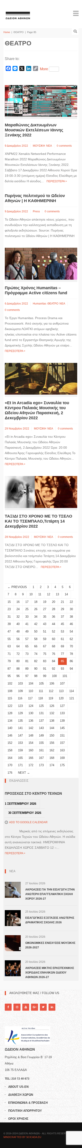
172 (30, 765)
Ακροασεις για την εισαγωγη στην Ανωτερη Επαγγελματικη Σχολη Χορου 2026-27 (50, 894)
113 (61, 691)
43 (44, 624)
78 (71, 654)
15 (9, 602)
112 (51, 691)
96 (18, 676)
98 (35, 676)
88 (18, 668)
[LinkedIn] (52, 1007)
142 (30, 728)
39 (9, 624)
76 (53, 654)
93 (62, 668)
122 (10, 706)
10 (31, 594)
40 (18, 624)
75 (44, 654)
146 (10, 735)
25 (26, 609)
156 (51, 743)
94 (71, 668)
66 (35, 646)
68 (53, 646)
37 (62, 616)
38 (71, 616)
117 (30, 698)
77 (62, 654)
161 (41, 750)
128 (10, 713)
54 (71, 631)
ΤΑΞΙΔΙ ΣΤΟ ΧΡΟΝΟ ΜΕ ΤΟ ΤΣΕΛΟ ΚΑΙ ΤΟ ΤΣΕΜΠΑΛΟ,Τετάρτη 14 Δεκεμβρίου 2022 (38, 521)
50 (35, 631)
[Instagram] (16, 1007)
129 (20, 713)
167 (41, 758)
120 (61, 698)
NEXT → (24, 772)
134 (10, 720)
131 (41, 713)
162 (51, 750)
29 (62, 609)
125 (41, 706)
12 (48, 594)
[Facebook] (8, 1007)
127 (62, 706)
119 (51, 698)
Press (36, 211)
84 (53, 661)
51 (44, 631)
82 (35, 661)
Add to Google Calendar (28, 822)
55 (9, 639)
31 (9, 616)
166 (30, 758)
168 (51, 758)
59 (44, 639)
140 (10, 728)
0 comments (64, 145)
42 (35, 624)
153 (20, 743)
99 (44, 676)
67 (44, 646)
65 (26, 646)
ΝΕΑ (49, 145)
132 (51, 713)
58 (35, 639)
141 (20, 728)
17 (26, 602)
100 (54, 676)
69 (62, 646)
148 (30, 735)
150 (51, 735)
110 (30, 691)
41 (26, 624)
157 (62, 743)
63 (9, 646)
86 (71, 661)
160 (30, 750)
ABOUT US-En (18, 1086)
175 (62, 765)
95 (9, 676)
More (44, 69)
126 (51, 706)
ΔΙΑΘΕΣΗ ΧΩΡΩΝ (20, 1094)
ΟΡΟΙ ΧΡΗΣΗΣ (18, 1118)
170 (10, 765)
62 (71, 639)
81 (26, 661)
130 (30, 713)
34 (35, 616)
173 (41, 765)
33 (26, 616)
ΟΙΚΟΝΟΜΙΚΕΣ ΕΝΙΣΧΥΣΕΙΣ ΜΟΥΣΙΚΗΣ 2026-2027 (50, 945)
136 (30, 720)
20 (53, 602)
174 (51, 765)
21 (62, 602)
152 (10, 743)
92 (53, 668)
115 (10, 698)
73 (26, 654)
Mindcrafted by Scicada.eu (22, 1137)
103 (20, 683)
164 (10, 758)
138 (51, 720)
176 (10, 772)
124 (30, 706)
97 (26, 676)
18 (35, 602)
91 (44, 668)
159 (20, 750)
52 (53, 631)
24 (18, 609)
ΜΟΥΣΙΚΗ (39, 145)
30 (71, 609)
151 (62, 735)
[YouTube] (25, 1007)
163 (62, 750)
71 (9, 654)
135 (20, 720)
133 (62, 713)
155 (41, 743)
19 (44, 602)
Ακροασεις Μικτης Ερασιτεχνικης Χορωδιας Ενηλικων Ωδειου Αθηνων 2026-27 (49, 972)
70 (71, 646)
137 (41, 720)
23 (9, 609)
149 (41, 735)
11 (39, 594)
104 (30, 683)
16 (18, 602)
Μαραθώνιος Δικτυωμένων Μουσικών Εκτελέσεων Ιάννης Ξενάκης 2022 (34, 130)
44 (53, 624)
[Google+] (34, 1007)
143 (41, 728)
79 (9, 661)
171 (20, 765)
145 (62, 728)
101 (64, 676)
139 (62, 720)
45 (62, 624)
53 (62, 631)
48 (18, 631)
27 (44, 609)
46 (71, 624)
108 (10, 691)
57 (26, 639)
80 (18, 661)
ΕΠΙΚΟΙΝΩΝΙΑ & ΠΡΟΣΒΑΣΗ (28, 1102)
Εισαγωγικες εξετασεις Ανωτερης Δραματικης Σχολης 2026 (49, 920)
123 (20, 706)
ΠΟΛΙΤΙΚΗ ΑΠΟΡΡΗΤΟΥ (25, 1110)
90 (35, 668)
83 (44, 661)
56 (18, 639)
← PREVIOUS (17, 587)
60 (53, 639)
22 (71, 602)
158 (10, 750)
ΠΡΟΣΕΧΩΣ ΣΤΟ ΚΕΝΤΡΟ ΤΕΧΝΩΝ (33, 793)
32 (18, 616)
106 (51, 683)
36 (53, 616)
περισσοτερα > (56, 181)
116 (20, 698)
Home (6, 32)
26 (35, 609)
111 (41, 691)
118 (40, 698)
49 (26, 631)
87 (9, 668)
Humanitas (39, 303)
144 (51, 728)
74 (35, 654)
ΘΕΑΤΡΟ (52, 303)
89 (26, 668)
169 (62, 758)
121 (71, 698)
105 (41, 683)
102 (10, 683)
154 (30, 743)
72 (18, 654)
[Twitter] (43, 1007)
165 (20, 758)
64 (18, 646)
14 (66, 594)
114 (71, 691)
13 (57, 594)
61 (62, 639)
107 (62, 683)
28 (53, 609)
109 (20, 691)
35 (44, 616)
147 (20, 735)
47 (9, 631)
